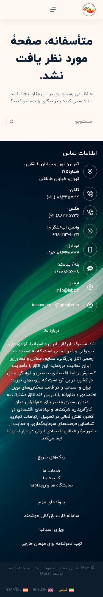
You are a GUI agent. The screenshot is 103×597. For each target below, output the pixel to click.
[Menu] (53, 9)
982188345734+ (62, 253)
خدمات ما (52, 471)
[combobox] (57, 121)
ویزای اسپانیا (51, 530)
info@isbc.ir (67, 291)
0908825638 (66, 272)
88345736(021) (64, 216)
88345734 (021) (63, 197)
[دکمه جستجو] (12, 121)
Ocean (46, 574)
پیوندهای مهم (51, 502)
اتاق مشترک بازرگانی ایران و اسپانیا (63, 344)
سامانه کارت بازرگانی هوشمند (51, 516)
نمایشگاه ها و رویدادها (51, 485)
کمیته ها (51, 478)
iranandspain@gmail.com (55, 305)
